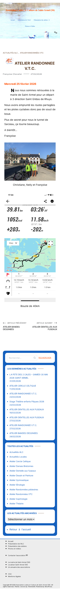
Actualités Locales (18, 456)
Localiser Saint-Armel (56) (18, 564)
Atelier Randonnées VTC (32, 53)
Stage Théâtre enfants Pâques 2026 (26, 401)
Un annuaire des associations (19, 567)
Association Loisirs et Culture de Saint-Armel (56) (30, 10)
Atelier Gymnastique (19, 480)
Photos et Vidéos (30, 26)
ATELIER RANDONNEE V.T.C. (23, 393)
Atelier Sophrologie (18, 499)
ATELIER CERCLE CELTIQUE (22, 386)
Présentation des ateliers (41, 20)
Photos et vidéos (14, 548)
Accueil (12, 20)
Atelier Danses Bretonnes (21, 466)
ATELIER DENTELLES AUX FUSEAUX (44, 326)
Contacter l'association (18, 555)
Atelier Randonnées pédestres (23, 489)
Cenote (22, 586)
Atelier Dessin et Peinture (21, 475)
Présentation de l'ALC (16, 543)
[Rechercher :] (22, 358)
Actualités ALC (10, 53)
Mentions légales (14, 576)
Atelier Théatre (16, 503)
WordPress (48, 586)
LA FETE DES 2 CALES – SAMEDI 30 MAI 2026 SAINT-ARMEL (28, 376)
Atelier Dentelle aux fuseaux (22, 470)
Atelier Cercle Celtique (20, 461)
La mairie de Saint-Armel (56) (19, 562)
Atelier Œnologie (17, 484)
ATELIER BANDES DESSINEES (15, 326)
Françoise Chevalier (12, 74)
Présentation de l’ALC (24, 20)
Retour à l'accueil (20, 529)
